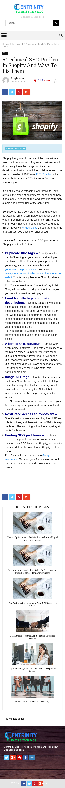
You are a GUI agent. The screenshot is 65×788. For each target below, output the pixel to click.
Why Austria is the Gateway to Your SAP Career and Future (32, 604)
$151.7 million (44, 174)
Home (5, 44)
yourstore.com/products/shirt (21, 269)
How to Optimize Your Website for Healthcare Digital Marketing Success (32, 538)
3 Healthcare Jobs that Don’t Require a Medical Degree (32, 637)
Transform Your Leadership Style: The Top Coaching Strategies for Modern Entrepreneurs (32, 571)
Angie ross (18, 78)
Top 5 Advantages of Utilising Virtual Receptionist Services (32, 670)
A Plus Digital (30, 227)
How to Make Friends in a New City (32, 701)
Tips (5, 53)
